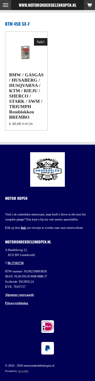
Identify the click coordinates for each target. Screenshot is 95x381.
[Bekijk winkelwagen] (89, 5)
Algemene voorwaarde (19, 295)
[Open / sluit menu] (5, 5)
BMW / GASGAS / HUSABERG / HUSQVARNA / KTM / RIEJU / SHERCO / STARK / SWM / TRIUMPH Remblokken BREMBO (26, 96)
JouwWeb (23, 371)
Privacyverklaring (16, 303)
